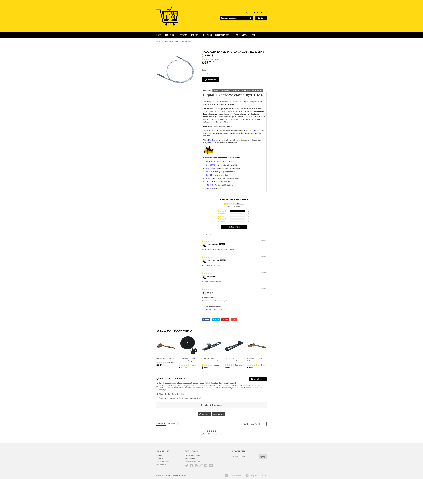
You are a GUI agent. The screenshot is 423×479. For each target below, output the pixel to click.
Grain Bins (169, 35)
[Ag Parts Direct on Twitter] (186, 466)
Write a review (204, 414)
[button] (207, 59)
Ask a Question (259, 379)
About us (159, 458)
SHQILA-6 (209, 181)
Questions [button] (171, 423)
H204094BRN (210, 162)
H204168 (208, 175)
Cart (262, 18)
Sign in (248, 13)
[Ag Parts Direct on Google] (201, 466)
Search (159, 455)
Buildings (207, 35)
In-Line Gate (256, 130)
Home (158, 35)
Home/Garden (241, 35)
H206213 (208, 178)
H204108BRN (210, 168)
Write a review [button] (234, 227)
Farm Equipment (222, 35)
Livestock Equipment (188, 35)
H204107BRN (210, 165)
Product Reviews (212, 405)
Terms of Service (162, 462)
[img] (207, 241)
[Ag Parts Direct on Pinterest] (196, 466)
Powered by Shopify (179, 475)
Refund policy (161, 464)
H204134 (208, 171)
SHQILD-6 (209, 185)
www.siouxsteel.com (192, 461)
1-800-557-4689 (190, 458)
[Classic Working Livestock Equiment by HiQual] (208, 153)
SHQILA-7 (209, 188)
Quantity (205, 70)
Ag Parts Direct (166, 475)
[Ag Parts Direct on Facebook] (191, 466)
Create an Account (260, 13)
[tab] (207, 90)
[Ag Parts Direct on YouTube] (211, 466)
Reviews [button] (159, 423)
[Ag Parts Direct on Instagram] (206, 466)
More (253, 35)
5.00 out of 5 (240, 204)
